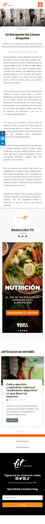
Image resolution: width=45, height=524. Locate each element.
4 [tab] (23, 432)
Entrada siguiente (22, 447)
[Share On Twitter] (2, 138)
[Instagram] (24, 478)
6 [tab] (28, 432)
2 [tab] (19, 432)
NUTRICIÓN (22, 400)
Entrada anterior (22, 441)
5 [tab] (26, 432)
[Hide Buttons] (1, 147)
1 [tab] (17, 432)
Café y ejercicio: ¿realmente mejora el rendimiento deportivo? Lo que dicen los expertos (22, 390)
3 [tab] (21, 432)
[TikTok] (28, 478)
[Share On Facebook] (2, 133)
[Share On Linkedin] (2, 143)
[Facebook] (17, 478)
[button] (22, 287)
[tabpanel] (22, 392)
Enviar (22, 505)
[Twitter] (20, 478)
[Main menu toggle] (40, 4)
